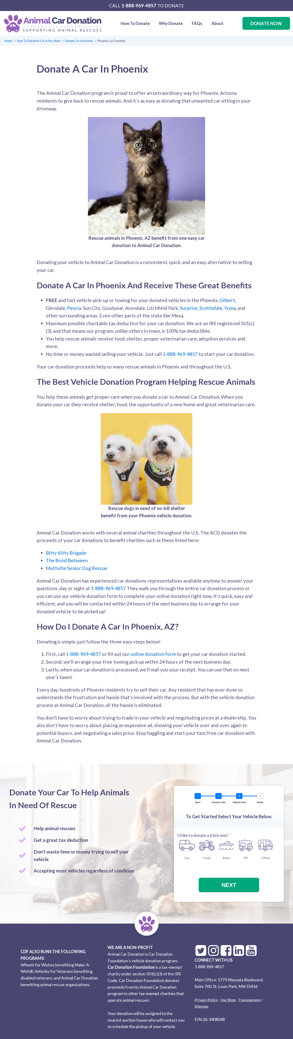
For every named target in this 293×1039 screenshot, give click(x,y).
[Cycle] (206, 845)
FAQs (197, 23)
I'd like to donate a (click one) (202, 835)
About (217, 23)
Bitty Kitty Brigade (66, 553)
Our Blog (228, 1000)
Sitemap (201, 1006)
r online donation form (152, 654)
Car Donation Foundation (131, 967)
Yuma (230, 308)
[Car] (187, 845)
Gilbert (227, 300)
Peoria (74, 308)
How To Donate (135, 23)
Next (229, 885)
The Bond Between (67, 560)
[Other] (265, 845)
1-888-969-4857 (138, 5)
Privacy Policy (206, 1000)
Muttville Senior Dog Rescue (76, 568)
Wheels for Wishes (37, 964)
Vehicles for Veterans (54, 971)
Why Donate (171, 23)
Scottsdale (210, 308)
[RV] (246, 845)
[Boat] (226, 845)
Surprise (189, 308)
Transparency (249, 1000)
